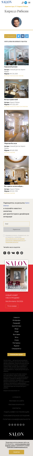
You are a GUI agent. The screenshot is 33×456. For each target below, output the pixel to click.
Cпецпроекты (16, 348)
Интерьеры (16, 320)
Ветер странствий (11, 99)
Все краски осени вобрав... (14, 186)
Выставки (16, 334)
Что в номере (12, 306)
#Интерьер (7, 75)
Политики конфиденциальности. (17, 447)
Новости (17, 317)
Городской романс (11, 67)
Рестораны (16, 343)
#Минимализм (14, 75)
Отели (16, 340)
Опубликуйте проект (16, 354)
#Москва (21, 75)
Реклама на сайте (16, 401)
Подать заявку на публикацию (16, 412)
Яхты (16, 337)
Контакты (16, 408)
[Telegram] (27, 36)
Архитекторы (9, 6)
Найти (23, 3)
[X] (18, 36)
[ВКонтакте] (23, 36)
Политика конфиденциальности (16, 419)
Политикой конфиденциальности (15, 240)
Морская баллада (10, 143)
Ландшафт (16, 323)
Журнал (16, 346)
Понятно (16, 452)
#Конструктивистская (16, 106)
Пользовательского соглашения (15, 238)
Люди (16, 331)
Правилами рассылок (12, 242)
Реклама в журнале (16, 404)
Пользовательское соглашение (16, 416)
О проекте (17, 397)
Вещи (16, 329)
